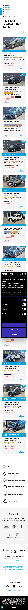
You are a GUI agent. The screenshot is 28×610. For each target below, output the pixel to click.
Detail (21, 68)
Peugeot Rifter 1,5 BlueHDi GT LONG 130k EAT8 (13, 54)
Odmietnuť (14, 334)
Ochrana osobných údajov (10, 566)
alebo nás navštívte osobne (14, 590)
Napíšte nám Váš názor (14, 560)
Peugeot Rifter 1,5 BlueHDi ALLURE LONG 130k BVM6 (12, 194)
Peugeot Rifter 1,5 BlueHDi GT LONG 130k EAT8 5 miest (13, 228)
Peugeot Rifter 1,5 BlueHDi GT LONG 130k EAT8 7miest (13, 403)
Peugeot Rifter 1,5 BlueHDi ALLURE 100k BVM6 (12, 88)
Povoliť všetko (14, 324)
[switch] (24, 304)
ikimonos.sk (14, 607)
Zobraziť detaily (19, 320)
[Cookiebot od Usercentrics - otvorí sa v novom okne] (20, 274)
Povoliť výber (14, 329)
